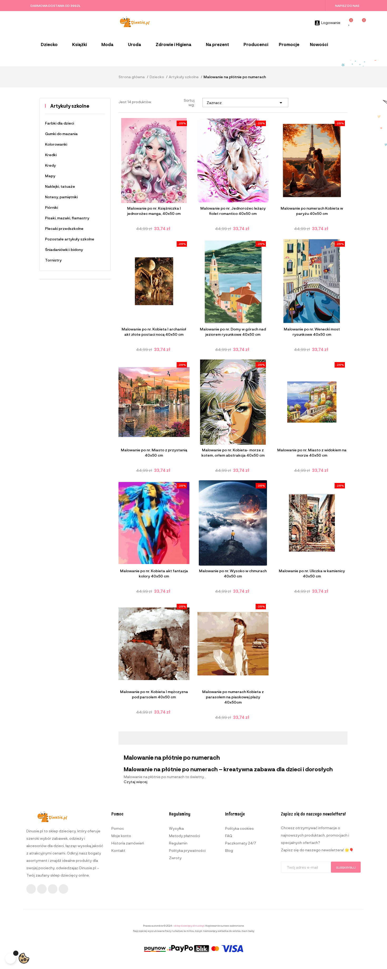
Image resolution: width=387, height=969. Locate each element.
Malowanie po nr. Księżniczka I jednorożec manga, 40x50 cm (154, 211)
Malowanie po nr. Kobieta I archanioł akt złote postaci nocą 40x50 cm (154, 332)
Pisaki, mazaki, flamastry (67, 218)
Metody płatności (184, 835)
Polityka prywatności (187, 850)
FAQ (228, 835)
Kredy (50, 165)
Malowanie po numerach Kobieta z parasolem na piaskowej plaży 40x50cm (233, 696)
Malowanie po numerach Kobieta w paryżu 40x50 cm (312, 211)
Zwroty (175, 858)
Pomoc (117, 828)
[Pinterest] (63, 889)
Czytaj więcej (135, 781)
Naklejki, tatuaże (60, 186)
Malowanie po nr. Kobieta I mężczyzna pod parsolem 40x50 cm (154, 694)
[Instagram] (42, 889)
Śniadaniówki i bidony (64, 249)
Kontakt (118, 850)
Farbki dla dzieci (59, 123)
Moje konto (121, 835)
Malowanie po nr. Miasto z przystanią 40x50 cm (154, 452)
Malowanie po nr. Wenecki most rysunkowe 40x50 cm (312, 332)
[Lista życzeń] (349, 23)
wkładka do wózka (229, 930)
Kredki (51, 154)
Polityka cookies (239, 828)
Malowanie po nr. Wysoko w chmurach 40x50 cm (233, 573)
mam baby (247, 930)
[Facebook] (31, 889)
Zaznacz (245, 103)
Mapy (50, 176)
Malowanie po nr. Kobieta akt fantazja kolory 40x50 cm (154, 573)
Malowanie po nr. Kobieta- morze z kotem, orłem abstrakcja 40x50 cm (233, 452)
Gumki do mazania (61, 133)
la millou (188, 930)
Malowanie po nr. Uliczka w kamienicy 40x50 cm (312, 573)
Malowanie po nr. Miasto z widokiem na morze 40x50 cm (311, 452)
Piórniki (51, 207)
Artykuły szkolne (69, 106)
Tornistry (53, 260)
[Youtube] (52, 889)
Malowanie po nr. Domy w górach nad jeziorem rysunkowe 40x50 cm (233, 332)
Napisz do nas (347, 5)
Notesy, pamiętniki (61, 197)
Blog (229, 850)
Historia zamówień (127, 843)
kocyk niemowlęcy (206, 930)
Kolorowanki (56, 144)
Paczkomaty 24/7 (240, 843)
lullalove (177, 930)
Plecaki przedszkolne (64, 228)
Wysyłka (176, 828)
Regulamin (178, 843)
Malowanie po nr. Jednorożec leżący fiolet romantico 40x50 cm (233, 211)
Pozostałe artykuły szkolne (69, 239)
